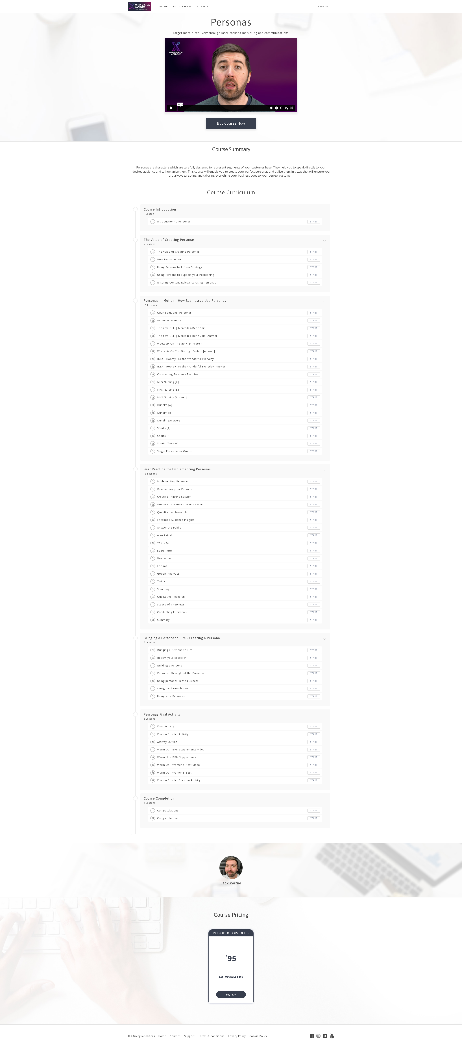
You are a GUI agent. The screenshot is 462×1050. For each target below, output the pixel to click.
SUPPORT (203, 6)
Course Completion (159, 798)
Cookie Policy (258, 1036)
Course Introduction (160, 209)
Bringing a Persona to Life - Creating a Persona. (182, 638)
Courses (175, 1036)
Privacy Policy (237, 1036)
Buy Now (231, 994)
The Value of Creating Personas (169, 240)
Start (313, 221)
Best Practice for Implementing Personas (177, 469)
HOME (163, 6)
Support (189, 1036)
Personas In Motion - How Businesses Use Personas (185, 300)
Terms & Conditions (211, 1036)
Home (162, 1036)
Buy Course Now (231, 123)
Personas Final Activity (162, 714)
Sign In (323, 6)
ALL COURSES (182, 6)
